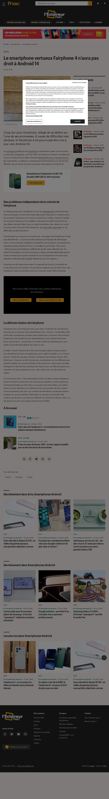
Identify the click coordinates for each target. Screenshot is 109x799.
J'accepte (78, 121)
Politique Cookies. (31, 104)
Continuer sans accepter (79, 82)
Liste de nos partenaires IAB (34, 116)
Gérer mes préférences (34, 121)
